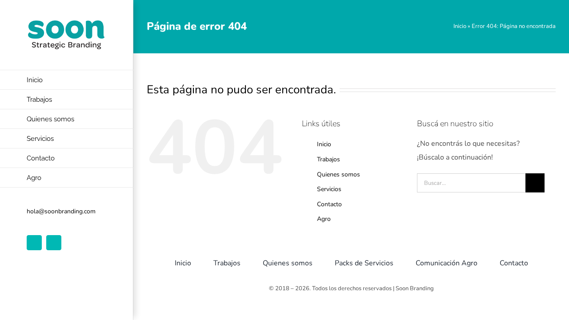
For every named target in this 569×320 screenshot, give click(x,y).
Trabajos (328, 159)
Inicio (459, 26)
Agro (324, 219)
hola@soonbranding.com (61, 211)
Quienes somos (338, 174)
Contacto (329, 204)
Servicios (329, 189)
